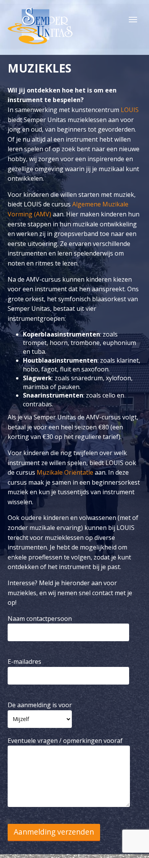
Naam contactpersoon (40, 618)
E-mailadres (24, 661)
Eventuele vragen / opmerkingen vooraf (65, 740)
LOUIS (130, 110)
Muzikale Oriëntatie (65, 472)
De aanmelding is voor (40, 705)
